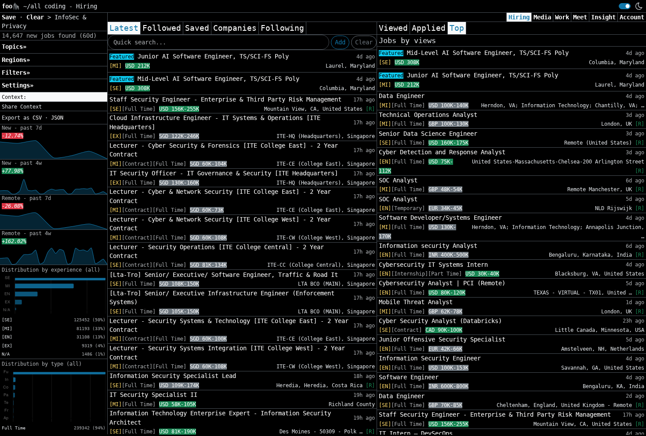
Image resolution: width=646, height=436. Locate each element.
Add (340, 42)
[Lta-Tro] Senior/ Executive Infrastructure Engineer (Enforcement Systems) (221, 297)
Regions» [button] (16, 59)
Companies (235, 28)
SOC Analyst (398, 180)
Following (282, 28)
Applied (429, 28)
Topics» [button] (14, 46)
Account (632, 17)
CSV (37, 118)
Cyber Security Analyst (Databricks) (440, 320)
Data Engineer (402, 95)
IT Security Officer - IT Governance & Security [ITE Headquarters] (223, 173)
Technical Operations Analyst (428, 114)
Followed (161, 28)
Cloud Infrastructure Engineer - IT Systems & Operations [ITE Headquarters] (214, 122)
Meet (580, 17)
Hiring (519, 17)
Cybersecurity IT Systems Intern (433, 264)
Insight (603, 17)
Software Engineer (409, 377)
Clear (364, 42)
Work (562, 17)
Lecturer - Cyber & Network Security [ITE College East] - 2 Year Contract (220, 196)
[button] (53, 97)
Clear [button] (36, 17)
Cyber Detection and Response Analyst (442, 152)
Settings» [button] (17, 85)
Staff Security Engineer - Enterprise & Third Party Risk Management (225, 99)
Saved (197, 28)
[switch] (625, 6)
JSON (57, 118)
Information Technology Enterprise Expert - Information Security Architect (220, 417)
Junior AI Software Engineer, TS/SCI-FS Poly (199, 56)
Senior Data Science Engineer (428, 133)
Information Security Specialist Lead (172, 375)
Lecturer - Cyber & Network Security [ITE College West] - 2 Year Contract (220, 224)
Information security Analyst (428, 245)
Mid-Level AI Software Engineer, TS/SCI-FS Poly (204, 78)
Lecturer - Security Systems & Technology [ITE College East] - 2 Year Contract (228, 325)
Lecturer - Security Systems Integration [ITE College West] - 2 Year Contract (227, 352)
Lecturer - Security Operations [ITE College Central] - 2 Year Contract (216, 251)
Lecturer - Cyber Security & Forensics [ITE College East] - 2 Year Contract (223, 150)
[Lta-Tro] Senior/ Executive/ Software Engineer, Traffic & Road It (223, 274)
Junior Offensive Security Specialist (442, 339)
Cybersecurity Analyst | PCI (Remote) (442, 283)
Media (542, 17)
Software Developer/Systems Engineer (440, 217)
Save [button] (10, 17)
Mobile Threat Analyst (416, 301)
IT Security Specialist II (153, 394)
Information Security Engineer (430, 358)
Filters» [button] (16, 72)
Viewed (393, 28)
